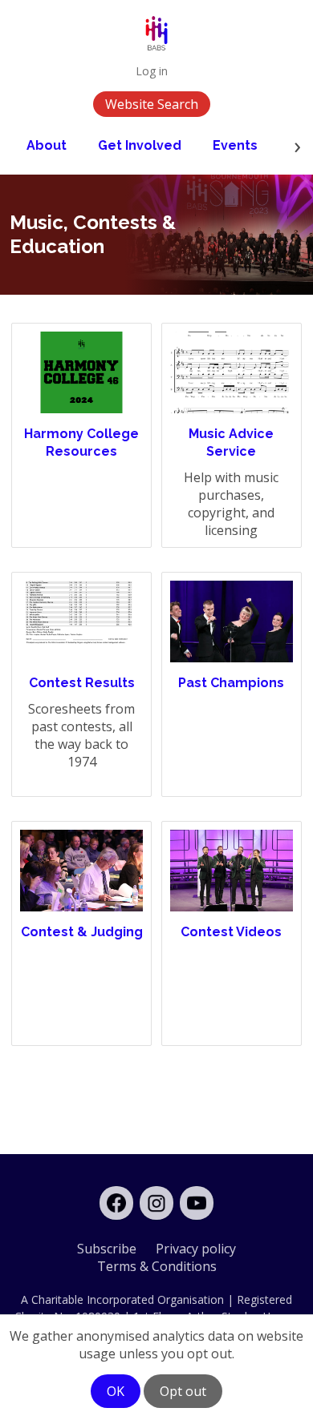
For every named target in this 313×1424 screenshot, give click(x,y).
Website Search (151, 104)
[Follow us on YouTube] (196, 1203)
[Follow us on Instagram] (156, 1203)
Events (235, 145)
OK (115, 1391)
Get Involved (139, 145)
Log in (152, 70)
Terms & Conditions (157, 1266)
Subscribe (106, 1248)
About (46, 145)
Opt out (183, 1391)
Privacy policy (196, 1248)
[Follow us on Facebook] (116, 1203)
